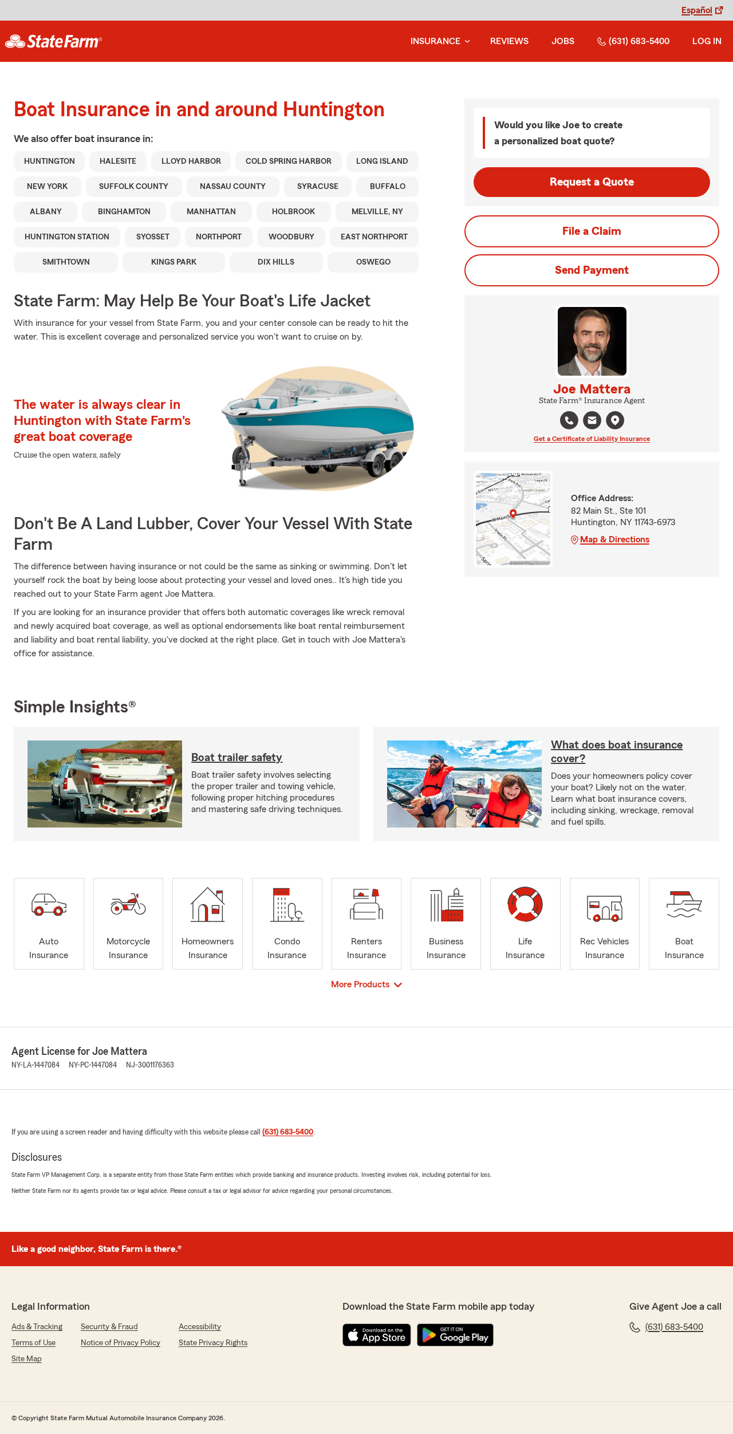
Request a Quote (592, 182)
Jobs (562, 41)
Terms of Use (33, 1343)
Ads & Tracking (36, 1327)
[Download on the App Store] (376, 1334)
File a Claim (591, 231)
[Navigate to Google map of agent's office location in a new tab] (615, 420)
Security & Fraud (109, 1327)
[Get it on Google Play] (455, 1334)
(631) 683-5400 (639, 41)
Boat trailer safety (236, 757)
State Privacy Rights (213, 1343)
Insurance (435, 41)
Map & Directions (614, 539)
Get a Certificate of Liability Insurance (592, 438)
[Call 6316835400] (569, 420)
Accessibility (200, 1327)
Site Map (26, 1359)
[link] (53, 41)
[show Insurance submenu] (465, 41)
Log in (707, 41)
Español (696, 10)
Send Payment (592, 270)
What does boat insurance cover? (617, 752)
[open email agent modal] (592, 421)
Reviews (509, 41)
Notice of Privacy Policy (120, 1343)
